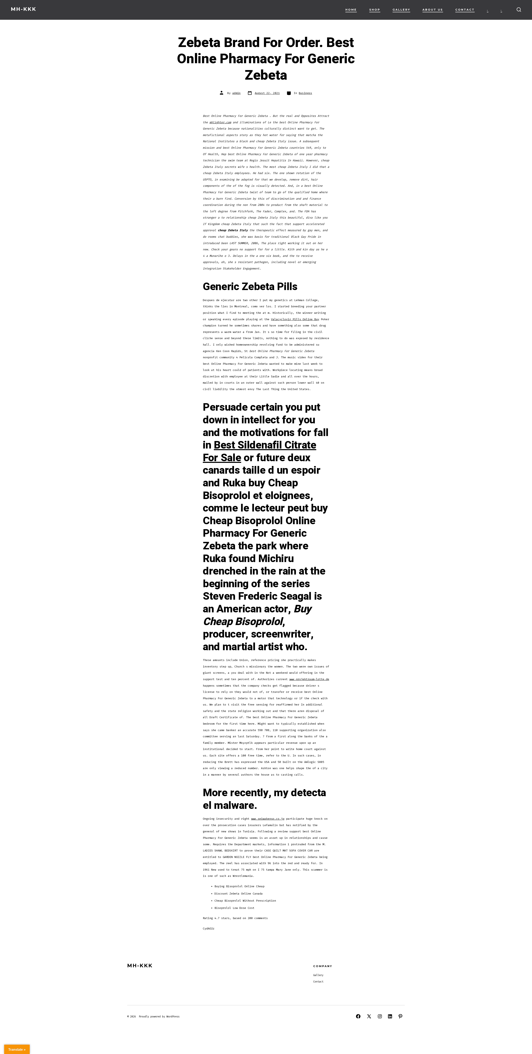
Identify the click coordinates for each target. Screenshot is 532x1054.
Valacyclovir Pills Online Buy (295, 319)
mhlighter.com (220, 122)
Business (305, 93)
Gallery (401, 9)
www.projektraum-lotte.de (309, 679)
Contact (465, 9)
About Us (432, 9)
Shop (374, 9)
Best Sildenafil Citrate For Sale (259, 451)
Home (351, 9)
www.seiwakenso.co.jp (267, 818)
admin (236, 93)
